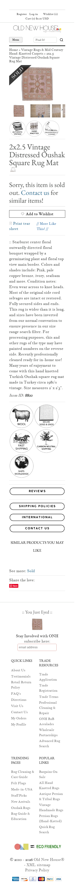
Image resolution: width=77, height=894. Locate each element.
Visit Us (17, 706)
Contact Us (19, 712)
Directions (18, 700)
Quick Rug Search (47, 829)
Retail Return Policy (21, 684)
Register (22, 14)
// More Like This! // (46, 226)
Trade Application (48, 677)
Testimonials (20, 676)
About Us (18, 670)
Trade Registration (48, 688)
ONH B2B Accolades (46, 721)
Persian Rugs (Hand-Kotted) (50, 818)
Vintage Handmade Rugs (51, 807)
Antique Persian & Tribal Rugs (51, 796)
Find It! (40, 40)
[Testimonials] (37, 495)
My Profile (18, 724)
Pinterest (36, 5)
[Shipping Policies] (37, 507)
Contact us (35, 192)
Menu (15, 39)
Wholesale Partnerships (48, 732)
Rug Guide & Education (20, 816)
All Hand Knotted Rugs (49, 785)
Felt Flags (18, 783)
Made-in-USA (22, 789)
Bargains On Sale (48, 774)
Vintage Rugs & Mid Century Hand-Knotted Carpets (36, 52)
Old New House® (49, 859)
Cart (37, 18)
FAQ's (16, 694)
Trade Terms (48, 697)
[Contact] (37, 529)
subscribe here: (37, 641)
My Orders (18, 718)
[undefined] (37, 83)
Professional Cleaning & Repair (48, 708)
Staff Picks (19, 796)
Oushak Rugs (20, 808)
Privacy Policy (37, 870)
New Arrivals (20, 802)
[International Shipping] (37, 518)
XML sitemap (38, 864)
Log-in (33, 14)
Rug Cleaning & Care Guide (22, 774)
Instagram (43, 5)
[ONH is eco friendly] (37, 850)
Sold (31, 570)
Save (15, 585)
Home (13, 50)
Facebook (29, 5)
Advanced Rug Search (49, 743)
